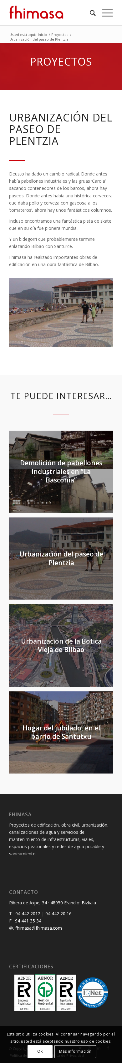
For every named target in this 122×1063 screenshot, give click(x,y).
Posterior (98, 312)
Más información (75, 1051)
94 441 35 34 (28, 921)
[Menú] (104, 12)
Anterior (23, 312)
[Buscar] (90, 12)
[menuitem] (90, 12)
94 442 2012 (27, 914)
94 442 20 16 (58, 914)
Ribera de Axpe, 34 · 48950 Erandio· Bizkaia (52, 903)
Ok (40, 1051)
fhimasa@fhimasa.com (38, 928)
